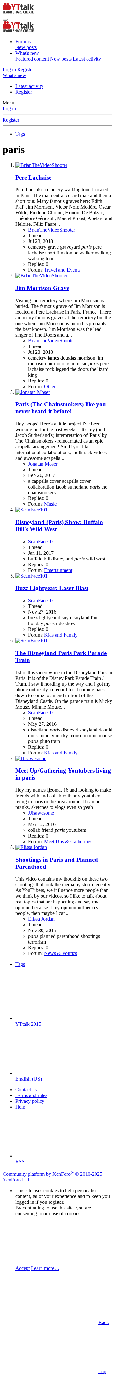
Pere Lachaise (33, 177)
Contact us (26, 1089)
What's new (27, 53)
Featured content (32, 58)
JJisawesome (41, 813)
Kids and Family (61, 635)
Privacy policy (29, 1101)
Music (50, 504)
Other (50, 386)
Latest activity (87, 58)
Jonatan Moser (42, 464)
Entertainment (58, 570)
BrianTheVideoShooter (51, 229)
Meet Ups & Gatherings (68, 841)
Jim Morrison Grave (42, 288)
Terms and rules (31, 1095)
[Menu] (5, 20)
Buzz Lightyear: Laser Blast (51, 588)
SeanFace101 (41, 541)
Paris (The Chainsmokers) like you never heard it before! (60, 408)
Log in (9, 108)
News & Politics (60, 953)
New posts (26, 47)
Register (23, 92)
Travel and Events (62, 270)
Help (20, 1106)
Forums (23, 41)
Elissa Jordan (41, 919)
